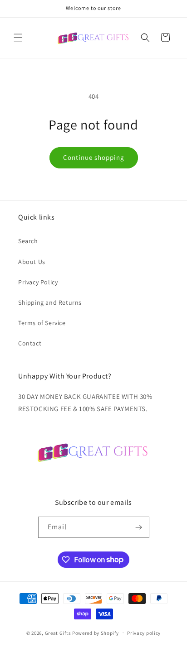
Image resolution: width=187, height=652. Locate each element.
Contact (29, 343)
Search (28, 241)
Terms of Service (42, 323)
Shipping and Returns (50, 302)
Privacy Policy (38, 282)
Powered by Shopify (95, 632)
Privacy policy (144, 633)
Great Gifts (58, 632)
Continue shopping (93, 157)
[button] (18, 38)
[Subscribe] (139, 527)
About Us (31, 262)
